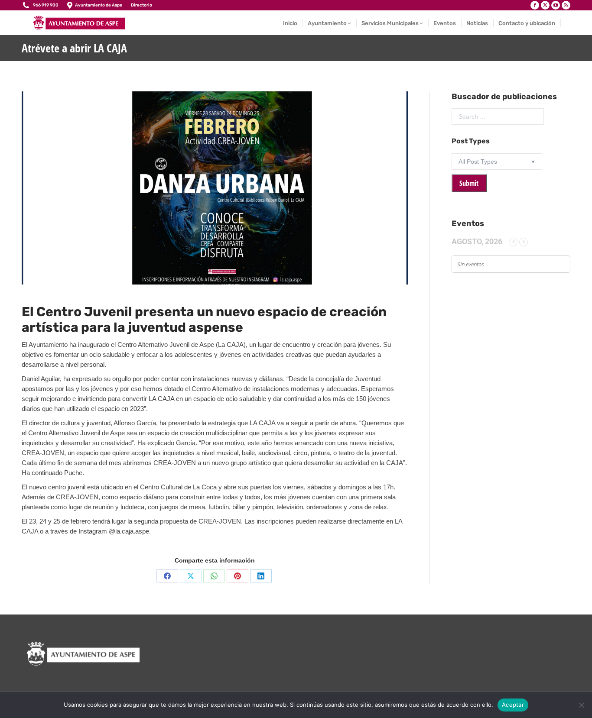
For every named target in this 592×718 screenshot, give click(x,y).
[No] (581, 705)
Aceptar (513, 704)
